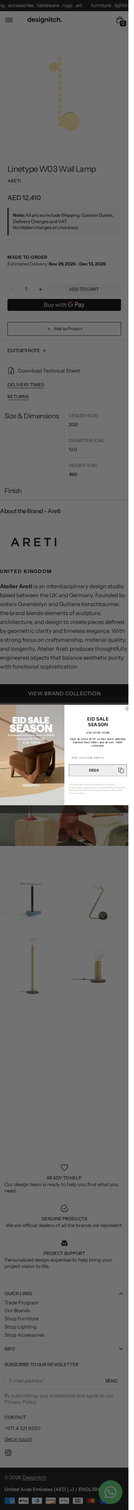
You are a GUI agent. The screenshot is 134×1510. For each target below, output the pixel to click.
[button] (98, 770)
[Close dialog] (127, 708)
